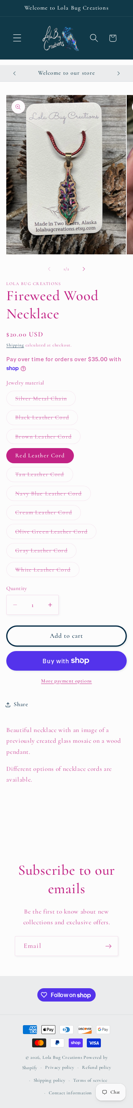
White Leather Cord (47, 571)
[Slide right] (84, 269)
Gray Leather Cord (45, 552)
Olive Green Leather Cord (55, 533)
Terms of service (90, 1080)
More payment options (66, 681)
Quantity (16, 588)
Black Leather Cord (46, 419)
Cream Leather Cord (48, 514)
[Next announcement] (118, 73)
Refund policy (96, 1067)
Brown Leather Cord (48, 438)
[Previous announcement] (14, 73)
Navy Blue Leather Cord (53, 495)
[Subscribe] (108, 946)
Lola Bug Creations (62, 1057)
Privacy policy (59, 1067)
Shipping (15, 345)
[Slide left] (49, 269)
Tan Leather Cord (44, 476)
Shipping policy (49, 1080)
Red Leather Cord (40, 455)
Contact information (70, 1093)
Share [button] (21, 704)
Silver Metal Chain (45, 400)
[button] (17, 38)
